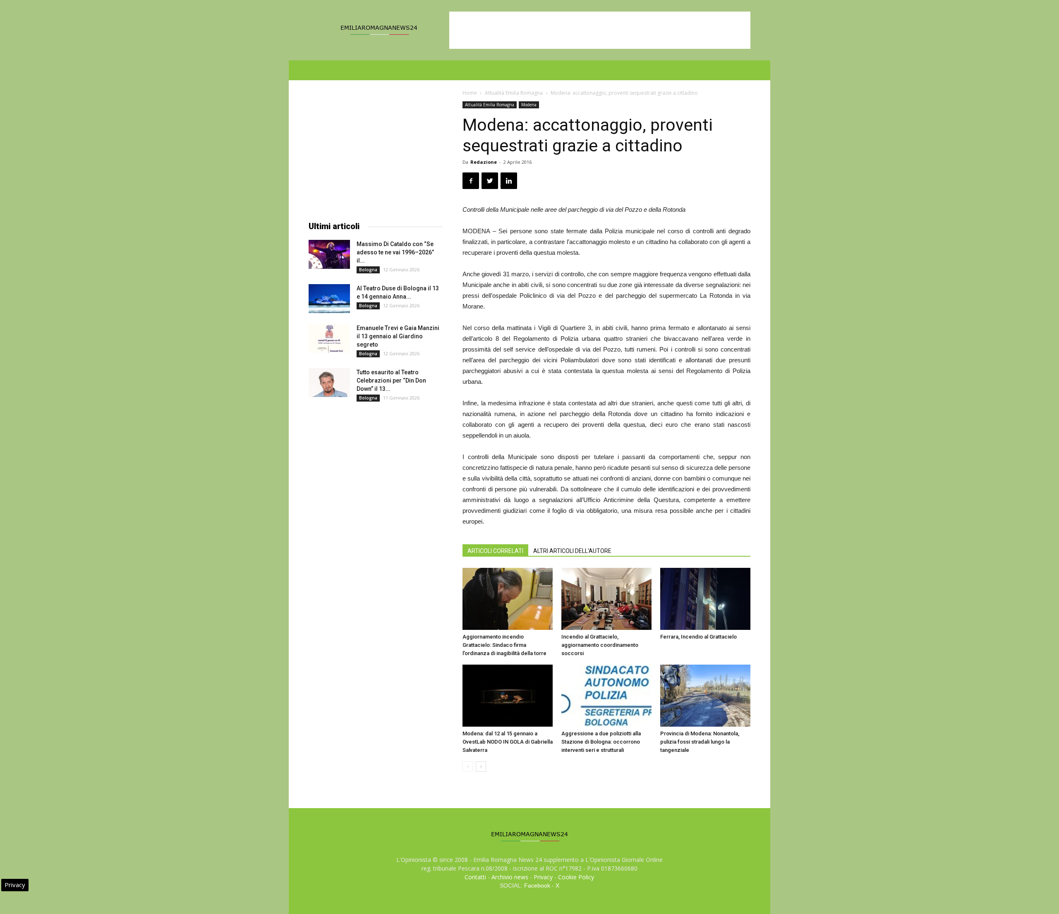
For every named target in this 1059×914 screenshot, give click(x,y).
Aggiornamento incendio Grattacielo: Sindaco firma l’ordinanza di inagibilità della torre (504, 645)
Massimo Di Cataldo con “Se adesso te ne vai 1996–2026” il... (395, 252)
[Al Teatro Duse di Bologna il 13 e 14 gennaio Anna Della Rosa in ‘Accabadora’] (329, 298)
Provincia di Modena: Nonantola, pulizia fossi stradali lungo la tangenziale (699, 741)
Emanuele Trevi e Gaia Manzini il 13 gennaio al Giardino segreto (398, 336)
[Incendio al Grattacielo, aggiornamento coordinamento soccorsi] (606, 599)
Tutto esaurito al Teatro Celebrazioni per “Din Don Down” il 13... (391, 380)
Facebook (537, 885)
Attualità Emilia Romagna (514, 92)
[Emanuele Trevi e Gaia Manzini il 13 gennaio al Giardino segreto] (329, 338)
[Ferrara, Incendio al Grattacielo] (705, 599)
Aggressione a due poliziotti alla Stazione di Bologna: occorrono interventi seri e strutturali (601, 741)
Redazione (483, 162)
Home (469, 92)
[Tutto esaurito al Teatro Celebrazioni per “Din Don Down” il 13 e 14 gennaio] (329, 382)
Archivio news (509, 877)
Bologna (368, 270)
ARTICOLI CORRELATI (495, 551)
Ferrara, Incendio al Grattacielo (698, 637)
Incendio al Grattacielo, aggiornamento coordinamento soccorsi (599, 645)
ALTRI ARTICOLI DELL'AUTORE (572, 551)
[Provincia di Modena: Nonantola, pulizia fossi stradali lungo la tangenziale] (705, 696)
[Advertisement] (599, 30)
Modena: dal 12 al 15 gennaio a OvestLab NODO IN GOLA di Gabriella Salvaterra (507, 741)
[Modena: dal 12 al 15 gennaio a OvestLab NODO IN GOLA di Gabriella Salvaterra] (507, 696)
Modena (529, 105)
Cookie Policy (576, 877)
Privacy (543, 877)
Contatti (475, 877)
